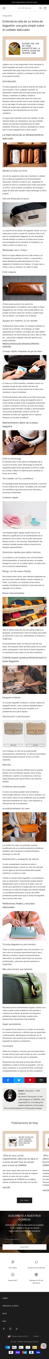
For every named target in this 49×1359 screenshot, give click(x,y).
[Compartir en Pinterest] (30, 1080)
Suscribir (24, 1247)
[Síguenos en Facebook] (4, 1328)
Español (36, 1336)
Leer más (6, 1187)
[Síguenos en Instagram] (10, 1328)
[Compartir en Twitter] (19, 1080)
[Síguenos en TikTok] (17, 1328)
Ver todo (24, 1200)
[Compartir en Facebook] (8, 1080)
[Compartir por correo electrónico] (41, 1080)
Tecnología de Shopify (30, 1342)
